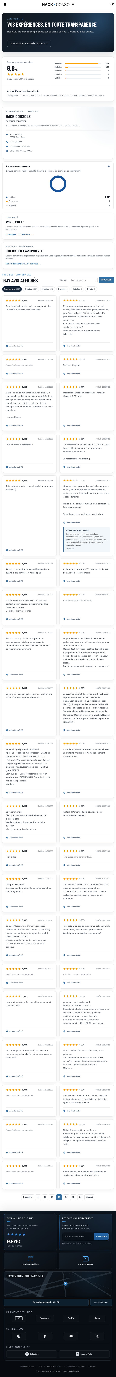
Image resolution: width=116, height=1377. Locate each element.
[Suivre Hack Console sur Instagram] (19, 1336)
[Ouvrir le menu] (5, 4)
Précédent (27, 1197)
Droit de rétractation (54, 1367)
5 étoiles (31, 289)
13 (59, 1197)
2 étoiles (77, 289)
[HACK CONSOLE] (58, 4)
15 (73, 1197)
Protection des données (75, 1367)
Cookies (92, 1367)
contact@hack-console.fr (20, 146)
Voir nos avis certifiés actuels (29, 44)
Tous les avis (12, 289)
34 (80, 1197)
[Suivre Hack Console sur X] (97, 1336)
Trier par (63, 280)
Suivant (89, 1197)
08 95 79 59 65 (16, 142)
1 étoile (91, 289)
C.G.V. (40, 1367)
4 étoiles (47, 289)
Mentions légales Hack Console (22, 264)
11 (45, 1197)
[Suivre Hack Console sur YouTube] (71, 1336)
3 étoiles (63, 289)
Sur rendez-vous (101, 1302)
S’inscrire (101, 1236)
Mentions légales (27, 1367)
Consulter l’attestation (18, 234)
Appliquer (106, 280)
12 (52, 1197)
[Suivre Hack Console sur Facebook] (45, 1336)
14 (66, 1197)
